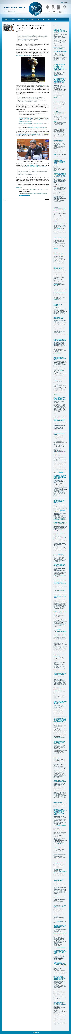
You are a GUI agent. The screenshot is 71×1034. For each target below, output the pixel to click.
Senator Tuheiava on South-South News (38, 189)
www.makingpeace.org (58, 858)
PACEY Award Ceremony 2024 (60, 223)
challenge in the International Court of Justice (37, 127)
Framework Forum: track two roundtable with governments (59, 742)
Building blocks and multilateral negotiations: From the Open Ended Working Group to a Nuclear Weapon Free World (60, 812)
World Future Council (48, 12)
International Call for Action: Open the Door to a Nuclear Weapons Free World (60, 952)
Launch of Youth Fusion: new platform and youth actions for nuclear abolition (60, 501)
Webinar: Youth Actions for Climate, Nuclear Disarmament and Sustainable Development (60, 581)
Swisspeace (55, 12)
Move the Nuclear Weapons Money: (60, 635)
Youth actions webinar (61, 590)
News (27, 19)
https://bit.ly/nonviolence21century (60, 451)
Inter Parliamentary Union (32, 165)
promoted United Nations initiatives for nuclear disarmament (31, 123)
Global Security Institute (51, 7)
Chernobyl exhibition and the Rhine (60, 897)
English (62, 2)
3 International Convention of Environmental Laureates (60, 906)
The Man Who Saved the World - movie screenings (60, 781)
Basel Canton (65, 7)
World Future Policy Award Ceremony (58, 141)
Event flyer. (56, 47)
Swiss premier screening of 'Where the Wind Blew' (60, 674)
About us (11, 20)
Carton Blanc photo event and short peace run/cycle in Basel (60, 933)
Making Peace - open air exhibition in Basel (59, 847)
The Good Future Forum (59, 101)
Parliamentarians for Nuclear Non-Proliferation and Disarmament (60, 7)
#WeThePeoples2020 (58, 554)
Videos (43, 19)
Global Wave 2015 (58, 802)
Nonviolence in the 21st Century (59, 434)
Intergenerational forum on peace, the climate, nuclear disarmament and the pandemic (60, 477)
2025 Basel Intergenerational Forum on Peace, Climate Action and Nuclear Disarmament (60, 113)
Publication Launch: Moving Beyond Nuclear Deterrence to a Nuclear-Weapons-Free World (60, 978)
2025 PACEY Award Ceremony (60, 128)
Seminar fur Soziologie (62, 12)
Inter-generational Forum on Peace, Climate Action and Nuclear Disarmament (60, 291)
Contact (49, 19)
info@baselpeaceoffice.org (61, 631)
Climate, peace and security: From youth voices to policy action (60, 613)
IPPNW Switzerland (46, 7)
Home (6, 19)
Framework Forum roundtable (58, 757)
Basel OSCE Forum (44, 85)
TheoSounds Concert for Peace (60, 534)
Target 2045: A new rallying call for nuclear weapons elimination (60, 523)
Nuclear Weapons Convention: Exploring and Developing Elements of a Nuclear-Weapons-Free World (60, 964)
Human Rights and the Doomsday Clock (59, 268)
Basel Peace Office (23, 8)
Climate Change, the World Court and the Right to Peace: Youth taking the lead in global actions (60, 418)
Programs (19, 20)
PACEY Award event (58, 380)
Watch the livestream (57, 155)
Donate (55, 19)
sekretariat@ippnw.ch (60, 48)
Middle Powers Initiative (55, 7)
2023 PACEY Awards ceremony (58, 305)
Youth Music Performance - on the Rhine (60, 862)
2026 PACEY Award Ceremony (60, 51)
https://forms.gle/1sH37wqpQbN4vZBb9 (61, 334)
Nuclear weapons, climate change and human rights (60, 238)
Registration (56, 75)
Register (55, 121)
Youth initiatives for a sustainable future (59, 318)
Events (32, 19)
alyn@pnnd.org (56, 284)
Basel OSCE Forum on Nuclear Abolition (58, 880)
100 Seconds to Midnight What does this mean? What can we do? (60, 565)
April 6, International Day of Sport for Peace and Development (60, 926)
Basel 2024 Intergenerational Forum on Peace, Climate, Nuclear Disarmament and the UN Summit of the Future (60, 210)
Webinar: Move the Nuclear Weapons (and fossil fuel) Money (60, 596)
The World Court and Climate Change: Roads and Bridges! (60, 358)
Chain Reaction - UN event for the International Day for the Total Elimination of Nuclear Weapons (60, 720)
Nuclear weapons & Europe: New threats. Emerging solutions (60, 702)
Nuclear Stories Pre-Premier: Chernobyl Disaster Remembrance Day (60, 254)
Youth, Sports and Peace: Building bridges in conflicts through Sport (60, 1003)
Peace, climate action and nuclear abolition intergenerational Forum (60, 398)
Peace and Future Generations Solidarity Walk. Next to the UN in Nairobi (59, 162)
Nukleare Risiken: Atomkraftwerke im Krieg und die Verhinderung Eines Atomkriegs (60, 31)
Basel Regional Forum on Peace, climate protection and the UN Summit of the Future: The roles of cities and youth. (60, 175)
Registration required (60, 55)
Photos (38, 19)
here (62, 511)
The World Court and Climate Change (59, 455)
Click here (55, 260)
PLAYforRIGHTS (56, 869)
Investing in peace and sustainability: (59, 655)
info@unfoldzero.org (57, 737)
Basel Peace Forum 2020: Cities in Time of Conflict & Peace (59, 625)
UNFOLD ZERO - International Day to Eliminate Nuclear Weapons (60, 830)
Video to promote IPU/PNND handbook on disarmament (35, 166)
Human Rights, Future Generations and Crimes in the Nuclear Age (60, 689)
